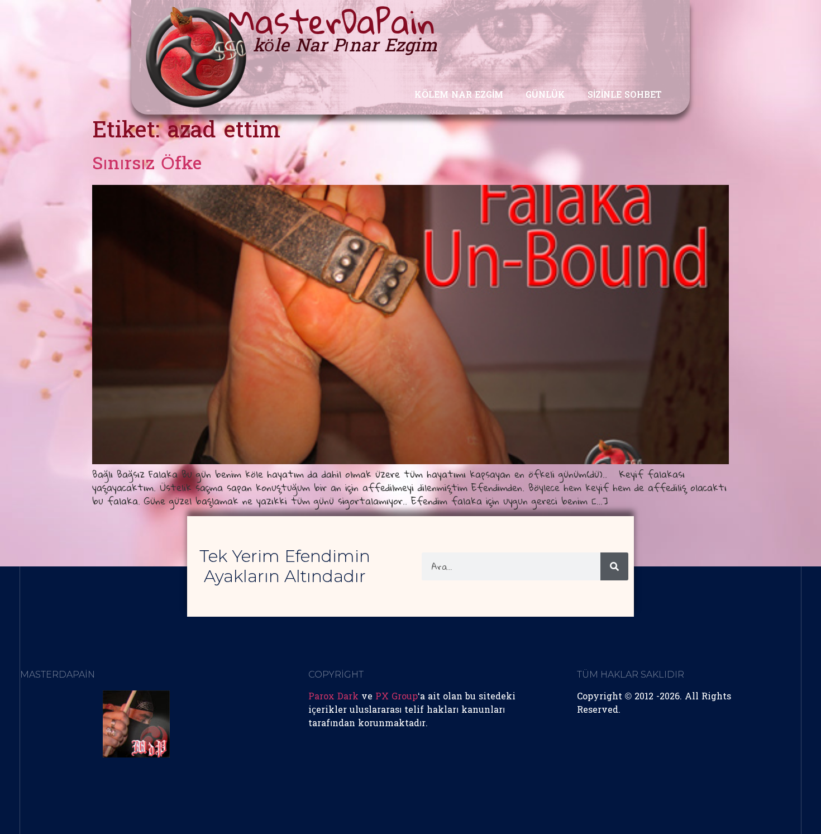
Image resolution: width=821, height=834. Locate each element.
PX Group (396, 697)
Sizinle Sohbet (625, 95)
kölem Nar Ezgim (458, 95)
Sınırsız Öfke (147, 165)
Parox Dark (333, 697)
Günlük (545, 95)
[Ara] (614, 566)
